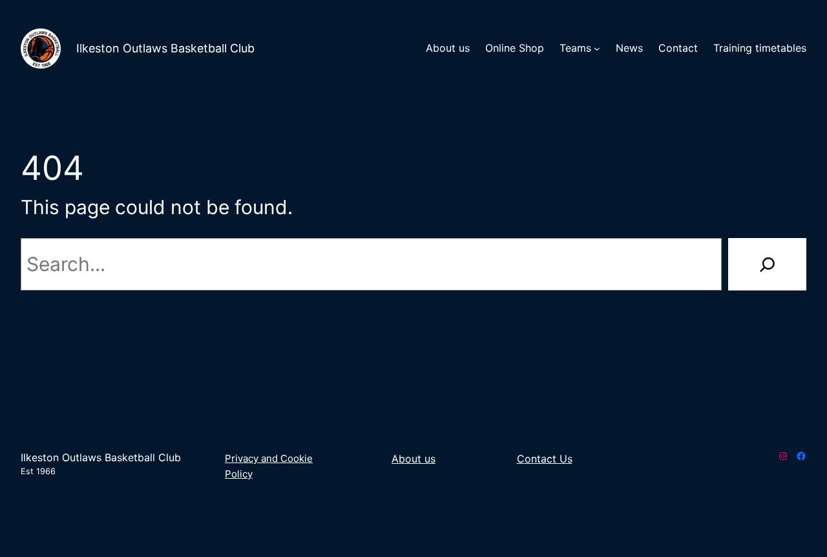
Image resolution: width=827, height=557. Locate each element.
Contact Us (544, 459)
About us (413, 459)
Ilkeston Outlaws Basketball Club (165, 48)
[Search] (767, 264)
